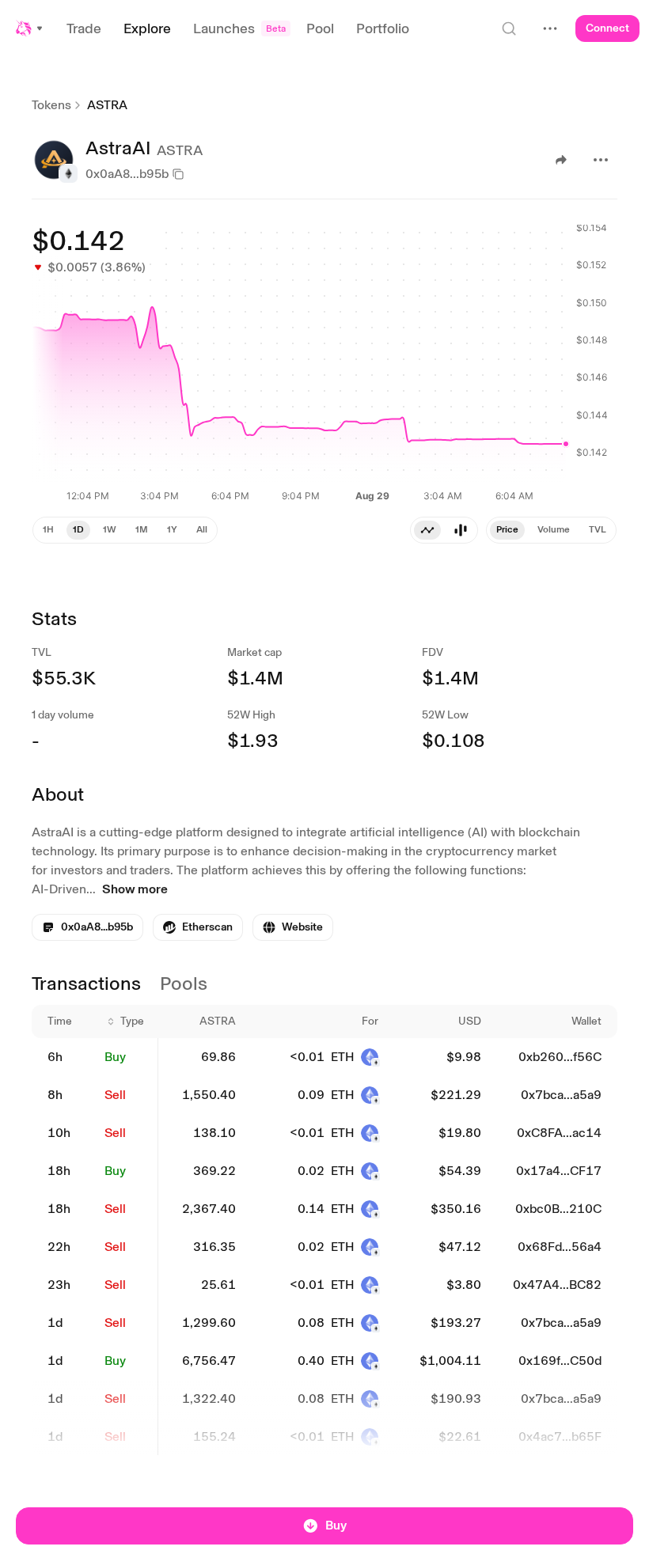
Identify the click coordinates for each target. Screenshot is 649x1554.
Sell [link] (115, 1094)
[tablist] (551, 530)
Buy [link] (115, 1056)
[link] (198, 927)
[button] (30, 28)
